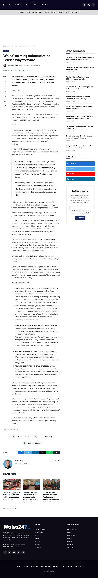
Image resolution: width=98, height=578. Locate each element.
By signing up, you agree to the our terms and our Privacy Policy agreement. (80, 213)
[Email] (5, 101)
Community (39, 532)
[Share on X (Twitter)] (16, 70)
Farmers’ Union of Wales (11, 429)
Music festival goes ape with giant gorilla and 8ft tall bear (80, 68)
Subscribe (80, 218)
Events (69, 538)
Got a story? (53, 12)
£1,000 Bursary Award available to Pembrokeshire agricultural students (51, 495)
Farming (6, 51)
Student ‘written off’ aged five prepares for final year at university (80, 88)
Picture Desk (46, 566)
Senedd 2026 (21, 12)
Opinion (69, 541)
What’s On (45, 5)
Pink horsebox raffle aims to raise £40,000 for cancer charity (77, 78)
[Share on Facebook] (12, 70)
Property (67, 12)
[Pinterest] (5, 96)
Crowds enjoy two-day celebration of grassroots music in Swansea (79, 137)
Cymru (11, 5)
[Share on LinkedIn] (23, 70)
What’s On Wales (40, 529)
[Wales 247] (3, 4)
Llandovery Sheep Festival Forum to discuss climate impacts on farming (30, 495)
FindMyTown (19, 5)
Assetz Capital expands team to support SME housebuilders (80, 107)
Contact (77, 566)
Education (37, 5)
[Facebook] (5, 82)
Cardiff (29, 12)
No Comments (36, 65)
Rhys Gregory (13, 65)
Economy (70, 544)
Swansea (34, 12)
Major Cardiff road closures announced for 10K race (79, 127)
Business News (72, 529)
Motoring (46, 12)
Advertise (61, 12)
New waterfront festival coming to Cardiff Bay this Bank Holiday (78, 97)
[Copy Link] (19, 70)
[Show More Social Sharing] (27, 70)
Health (37, 538)
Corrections (67, 566)
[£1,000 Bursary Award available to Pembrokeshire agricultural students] (51, 484)
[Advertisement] (49, 30)
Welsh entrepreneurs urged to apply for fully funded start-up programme (79, 117)
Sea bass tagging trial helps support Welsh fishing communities (11, 494)
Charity (40, 12)
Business (29, 5)
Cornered (74, 12)
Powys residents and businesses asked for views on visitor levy (79, 147)
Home (5, 46)
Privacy (56, 566)
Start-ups (70, 547)
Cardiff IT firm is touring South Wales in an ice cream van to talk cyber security (80, 58)
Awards (69, 532)
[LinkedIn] (5, 91)
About (26, 566)
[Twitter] (5, 87)
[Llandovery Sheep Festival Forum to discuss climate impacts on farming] (31, 484)
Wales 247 (51, 571)
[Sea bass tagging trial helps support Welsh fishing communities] (12, 484)
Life (79, 12)
